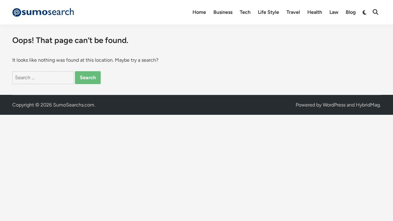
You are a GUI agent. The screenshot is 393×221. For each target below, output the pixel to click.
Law (333, 12)
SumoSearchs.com (73, 105)
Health (314, 12)
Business (222, 12)
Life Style (268, 12)
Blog (351, 12)
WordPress (334, 105)
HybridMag (368, 105)
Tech (245, 12)
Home (199, 12)
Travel (293, 12)
